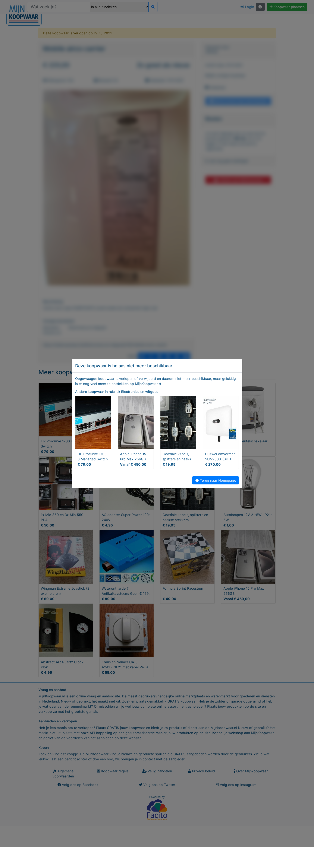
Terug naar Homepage (217, 480)
